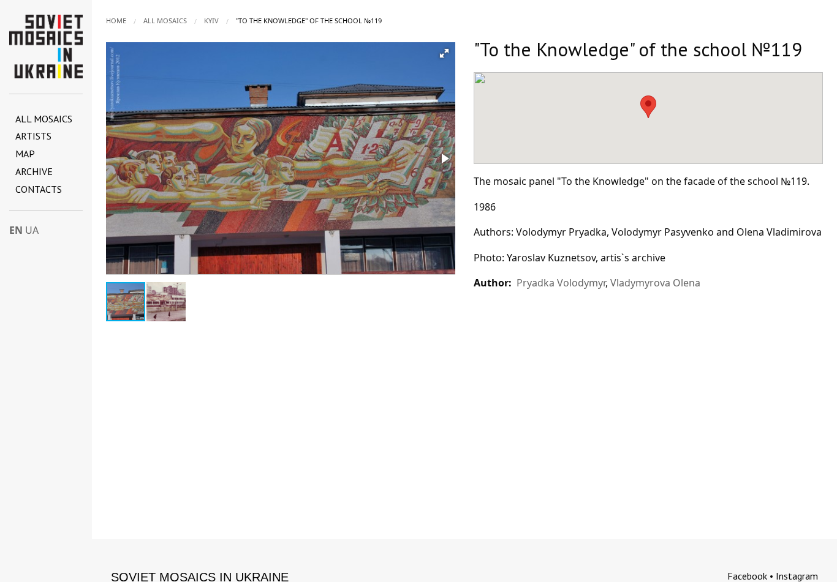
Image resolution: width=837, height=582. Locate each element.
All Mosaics (43, 119)
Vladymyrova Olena (655, 282)
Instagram (797, 576)
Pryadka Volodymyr (561, 282)
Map (25, 153)
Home (116, 20)
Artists (33, 136)
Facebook (747, 576)
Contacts (38, 189)
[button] (444, 53)
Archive (34, 171)
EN (16, 230)
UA (32, 230)
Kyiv (211, 20)
